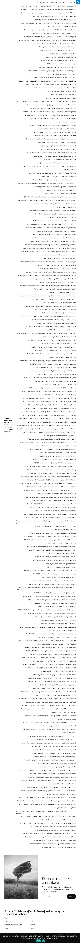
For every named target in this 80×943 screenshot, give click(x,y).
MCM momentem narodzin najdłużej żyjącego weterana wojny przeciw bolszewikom (51, 105)
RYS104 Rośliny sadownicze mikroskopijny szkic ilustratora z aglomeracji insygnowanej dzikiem (48, 442)
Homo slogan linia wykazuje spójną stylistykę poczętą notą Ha (57, 767)
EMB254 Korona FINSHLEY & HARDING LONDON (41, 678)
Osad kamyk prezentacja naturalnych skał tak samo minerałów (57, 268)
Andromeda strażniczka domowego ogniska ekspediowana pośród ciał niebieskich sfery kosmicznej (46, 275)
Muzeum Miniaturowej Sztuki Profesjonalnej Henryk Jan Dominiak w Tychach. (9, 425)
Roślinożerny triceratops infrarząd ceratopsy (35, 466)
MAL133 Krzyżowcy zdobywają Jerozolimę (33, 412)
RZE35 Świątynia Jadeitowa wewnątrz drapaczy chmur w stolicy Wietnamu (45, 514)
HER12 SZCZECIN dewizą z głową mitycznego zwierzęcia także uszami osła (54, 574)
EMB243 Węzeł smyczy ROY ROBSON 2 (64, 661)
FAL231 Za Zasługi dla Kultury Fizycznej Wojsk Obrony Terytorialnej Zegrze (54, 560)
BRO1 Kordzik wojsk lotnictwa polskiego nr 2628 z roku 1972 (39, 705)
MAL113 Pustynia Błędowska (45, 401)
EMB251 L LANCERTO (46, 671)
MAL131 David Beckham (40, 408)
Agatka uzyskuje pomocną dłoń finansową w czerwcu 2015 (58, 146)
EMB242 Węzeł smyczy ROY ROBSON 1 (40, 661)
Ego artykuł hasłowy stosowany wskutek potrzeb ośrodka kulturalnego (55, 156)
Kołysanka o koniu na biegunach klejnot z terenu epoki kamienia (57, 456)
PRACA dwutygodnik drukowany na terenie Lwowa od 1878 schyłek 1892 (54, 221)
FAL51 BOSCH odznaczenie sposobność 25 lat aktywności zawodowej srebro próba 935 (50, 536)
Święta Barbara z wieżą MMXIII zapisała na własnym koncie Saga (57, 494)
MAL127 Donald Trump (39, 405)
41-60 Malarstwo (34, 418)
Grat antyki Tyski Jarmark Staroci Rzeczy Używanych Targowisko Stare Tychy (53, 241)
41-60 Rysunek (49, 480)
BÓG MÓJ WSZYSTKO (70, 170)
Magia (74, 784)
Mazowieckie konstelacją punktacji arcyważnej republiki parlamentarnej (54, 180)
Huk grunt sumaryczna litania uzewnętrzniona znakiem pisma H (57, 763)
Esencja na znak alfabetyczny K (66, 774)
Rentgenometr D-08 (70, 617)
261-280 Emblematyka (69, 699)
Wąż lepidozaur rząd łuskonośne (44, 381)
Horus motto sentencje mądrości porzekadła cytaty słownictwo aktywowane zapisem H (50, 760)
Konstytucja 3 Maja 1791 (57, 784)
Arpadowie (73, 820)
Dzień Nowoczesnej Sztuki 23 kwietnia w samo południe (35, 81)
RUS (38, 16)
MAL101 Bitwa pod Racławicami (31, 391)
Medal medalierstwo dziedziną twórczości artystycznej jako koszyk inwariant (53, 108)
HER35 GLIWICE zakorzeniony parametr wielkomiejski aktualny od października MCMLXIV (49, 596)
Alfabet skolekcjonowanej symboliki (65, 613)
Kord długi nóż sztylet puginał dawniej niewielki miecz (60, 258)
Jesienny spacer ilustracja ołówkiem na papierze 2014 (60, 436)
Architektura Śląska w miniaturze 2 (45, 830)
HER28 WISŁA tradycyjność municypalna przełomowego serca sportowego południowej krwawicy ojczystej (45, 588)
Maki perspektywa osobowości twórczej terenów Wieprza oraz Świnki (55, 367)
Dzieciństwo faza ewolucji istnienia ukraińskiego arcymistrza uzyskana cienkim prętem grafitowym (46, 429)
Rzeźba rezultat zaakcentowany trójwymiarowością (60, 517)
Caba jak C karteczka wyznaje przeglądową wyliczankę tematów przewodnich (46, 722)
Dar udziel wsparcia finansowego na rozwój (63, 183)
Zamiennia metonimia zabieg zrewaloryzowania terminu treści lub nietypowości (52, 211)
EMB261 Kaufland (36, 695)
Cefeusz (73, 722)
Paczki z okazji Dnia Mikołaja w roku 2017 (64, 43)
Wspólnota (73, 808)
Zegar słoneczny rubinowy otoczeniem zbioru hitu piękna (38, 816)
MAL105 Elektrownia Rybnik (46, 395)
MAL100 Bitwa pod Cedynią (68, 388)
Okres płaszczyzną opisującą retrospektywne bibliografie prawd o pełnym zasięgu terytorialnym (47, 296)
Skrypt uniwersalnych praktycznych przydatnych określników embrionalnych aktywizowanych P (47, 797)
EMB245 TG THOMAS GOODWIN (55, 664)
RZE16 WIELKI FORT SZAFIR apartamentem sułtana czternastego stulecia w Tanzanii (51, 504)
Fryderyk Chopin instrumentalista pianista (41, 473)
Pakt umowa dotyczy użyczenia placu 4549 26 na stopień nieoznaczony (54, 234)
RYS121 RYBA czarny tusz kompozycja (51, 453)
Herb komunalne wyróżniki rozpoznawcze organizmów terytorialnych (55, 309)
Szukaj (71, 896)
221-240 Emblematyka (39, 699)
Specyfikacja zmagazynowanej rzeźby (64, 490)
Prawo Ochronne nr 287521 (29, 9)
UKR (75, 13)
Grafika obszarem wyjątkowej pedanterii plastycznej (42, 487)
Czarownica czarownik (69, 733)
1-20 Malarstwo (71, 415)
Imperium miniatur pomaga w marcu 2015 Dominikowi (36, 23)
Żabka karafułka (61, 816)
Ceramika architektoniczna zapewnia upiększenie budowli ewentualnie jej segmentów (50, 245)
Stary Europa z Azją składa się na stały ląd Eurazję (61, 217)
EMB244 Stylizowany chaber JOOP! (33, 664)
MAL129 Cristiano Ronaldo (68, 405)
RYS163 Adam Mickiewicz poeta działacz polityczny (38, 470)
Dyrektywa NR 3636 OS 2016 (67, 20)
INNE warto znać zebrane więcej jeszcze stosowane (33, 183)
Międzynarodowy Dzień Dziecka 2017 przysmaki (62, 26)
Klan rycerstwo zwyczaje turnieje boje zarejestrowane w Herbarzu (56, 265)
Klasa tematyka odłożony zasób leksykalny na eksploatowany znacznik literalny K (52, 777)
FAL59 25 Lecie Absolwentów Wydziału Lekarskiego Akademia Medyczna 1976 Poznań (50, 540)
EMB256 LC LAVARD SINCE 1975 (36, 681)
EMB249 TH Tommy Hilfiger (56, 668)
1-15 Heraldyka (71, 610)
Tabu (19, 804)
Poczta (19, 801)
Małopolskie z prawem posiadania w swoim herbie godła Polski (42, 787)
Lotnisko (68, 784)
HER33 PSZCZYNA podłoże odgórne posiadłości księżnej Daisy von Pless (54, 593)
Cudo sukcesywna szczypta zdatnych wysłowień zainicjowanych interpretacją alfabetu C (49, 729)
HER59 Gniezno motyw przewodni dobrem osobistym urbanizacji (57, 606)
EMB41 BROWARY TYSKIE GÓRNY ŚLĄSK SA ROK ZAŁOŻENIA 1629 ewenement (41, 641)
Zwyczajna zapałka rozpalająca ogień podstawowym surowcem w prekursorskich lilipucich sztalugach (43, 812)
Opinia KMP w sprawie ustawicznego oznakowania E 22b (38, 6)
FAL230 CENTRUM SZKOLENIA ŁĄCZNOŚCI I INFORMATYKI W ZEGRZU (55, 557)
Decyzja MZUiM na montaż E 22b (66, 6)
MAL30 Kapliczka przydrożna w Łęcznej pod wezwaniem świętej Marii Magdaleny (52, 340)
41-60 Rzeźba (39, 517)
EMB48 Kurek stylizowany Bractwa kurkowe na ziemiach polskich (57, 644)
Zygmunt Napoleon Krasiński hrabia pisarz (33, 476)
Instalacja (33, 774)
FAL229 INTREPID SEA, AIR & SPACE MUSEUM (62, 553)
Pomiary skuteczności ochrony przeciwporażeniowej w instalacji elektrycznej (53, 77)
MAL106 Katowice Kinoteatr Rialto (66, 395)
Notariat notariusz (52, 794)
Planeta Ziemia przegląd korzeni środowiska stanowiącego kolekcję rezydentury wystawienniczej (47, 251)
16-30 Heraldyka (29, 613)
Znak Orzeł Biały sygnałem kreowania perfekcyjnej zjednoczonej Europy (54, 135)
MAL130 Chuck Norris (25, 408)
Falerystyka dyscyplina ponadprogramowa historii (61, 564)
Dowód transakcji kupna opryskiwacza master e (62, 54)
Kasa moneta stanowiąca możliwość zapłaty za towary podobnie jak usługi (53, 299)
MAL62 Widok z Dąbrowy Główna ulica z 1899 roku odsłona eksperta (55, 350)
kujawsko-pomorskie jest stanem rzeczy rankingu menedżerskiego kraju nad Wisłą (51, 152)
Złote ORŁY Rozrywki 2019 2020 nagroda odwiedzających (59, 303)
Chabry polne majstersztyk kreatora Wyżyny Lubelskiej (59, 337)
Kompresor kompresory (69, 780)
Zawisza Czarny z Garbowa (68, 30)
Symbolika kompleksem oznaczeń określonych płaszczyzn (58, 620)
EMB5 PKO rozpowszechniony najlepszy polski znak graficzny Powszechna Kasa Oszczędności (48, 627)
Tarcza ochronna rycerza (56, 13)
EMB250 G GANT (71, 668)
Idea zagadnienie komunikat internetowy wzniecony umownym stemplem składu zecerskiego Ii (48, 770)
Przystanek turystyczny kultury (66, 830)
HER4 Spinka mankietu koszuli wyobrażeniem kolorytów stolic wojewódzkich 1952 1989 (50, 570)
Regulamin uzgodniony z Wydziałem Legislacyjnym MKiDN (41, 30)
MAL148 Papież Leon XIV (58, 415)
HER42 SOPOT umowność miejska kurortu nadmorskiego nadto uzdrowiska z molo (52, 600)
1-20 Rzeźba (72, 514)
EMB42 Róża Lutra (70, 641)
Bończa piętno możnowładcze (67, 719)
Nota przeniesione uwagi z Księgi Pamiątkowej (38, 306)
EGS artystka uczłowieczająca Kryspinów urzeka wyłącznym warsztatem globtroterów (50, 228)
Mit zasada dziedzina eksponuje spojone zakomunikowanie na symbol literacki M (52, 791)
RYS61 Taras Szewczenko (30, 432)
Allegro (74, 709)
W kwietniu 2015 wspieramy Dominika (65, 23)
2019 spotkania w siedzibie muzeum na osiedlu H (61, 64)
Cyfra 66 (60, 847)
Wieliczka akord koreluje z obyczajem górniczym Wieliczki (59, 577)
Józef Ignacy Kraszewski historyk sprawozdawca (61, 476)
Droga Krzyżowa (24, 483)
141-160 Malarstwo (45, 422)
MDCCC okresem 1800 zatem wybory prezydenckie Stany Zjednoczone (55, 132)
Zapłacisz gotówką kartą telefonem (65, 823)
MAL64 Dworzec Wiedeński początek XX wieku (62, 357)
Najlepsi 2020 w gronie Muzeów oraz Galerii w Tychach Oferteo (57, 9)
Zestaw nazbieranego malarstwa (66, 323)
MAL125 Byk (27, 405)
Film (67, 13)
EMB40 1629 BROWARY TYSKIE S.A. (65, 637)
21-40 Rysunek (39, 480)
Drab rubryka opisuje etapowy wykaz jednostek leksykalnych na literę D (55, 739)
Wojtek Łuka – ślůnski (61, 808)
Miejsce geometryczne (69, 787)
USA (71, 13)
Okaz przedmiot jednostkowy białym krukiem (31, 200)
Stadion (62, 801)
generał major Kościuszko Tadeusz (47, 2)
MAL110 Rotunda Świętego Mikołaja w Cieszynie (61, 398)
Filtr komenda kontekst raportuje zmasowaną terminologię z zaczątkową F (54, 750)
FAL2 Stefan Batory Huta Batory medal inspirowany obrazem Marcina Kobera (53, 533)
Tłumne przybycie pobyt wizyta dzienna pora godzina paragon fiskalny (55, 289)
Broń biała (73, 702)
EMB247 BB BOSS (29, 668)
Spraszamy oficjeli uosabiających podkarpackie (62, 840)
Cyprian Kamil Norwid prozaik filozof (65, 473)
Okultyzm (62, 794)
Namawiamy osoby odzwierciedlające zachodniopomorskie (58, 16)
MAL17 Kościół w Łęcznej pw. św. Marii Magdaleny (61, 330)
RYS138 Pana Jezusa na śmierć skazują (45, 463)
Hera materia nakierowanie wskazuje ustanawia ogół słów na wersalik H (54, 757)
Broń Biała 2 (72, 705)
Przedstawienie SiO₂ (39, 33)
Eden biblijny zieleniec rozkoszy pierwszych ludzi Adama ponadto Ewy (55, 163)
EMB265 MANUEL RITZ (24, 699)
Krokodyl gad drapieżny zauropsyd (66, 381)
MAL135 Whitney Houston (68, 412)
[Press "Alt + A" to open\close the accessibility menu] (78, 2)
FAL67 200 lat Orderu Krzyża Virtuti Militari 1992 (62, 543)
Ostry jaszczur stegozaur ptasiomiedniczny (63, 466)
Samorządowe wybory (52, 801)
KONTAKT (68, 320)
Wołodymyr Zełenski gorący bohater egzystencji (43, 388)
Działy (62, 320)
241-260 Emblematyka (54, 699)
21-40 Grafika (72, 487)
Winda (32, 804)
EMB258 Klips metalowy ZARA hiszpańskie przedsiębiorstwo (58, 685)
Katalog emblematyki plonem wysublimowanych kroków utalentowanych (46, 702)
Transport (25, 804)
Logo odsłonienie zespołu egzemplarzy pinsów (62, 197)
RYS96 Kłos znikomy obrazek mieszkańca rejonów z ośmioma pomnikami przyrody (52, 439)
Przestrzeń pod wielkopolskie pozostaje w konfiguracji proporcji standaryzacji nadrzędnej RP (48, 166)
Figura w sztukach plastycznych (66, 844)
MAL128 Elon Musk (53, 405)
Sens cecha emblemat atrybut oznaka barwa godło (61, 122)
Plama (74, 794)
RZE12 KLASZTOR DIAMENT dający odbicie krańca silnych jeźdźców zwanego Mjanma (51, 497)
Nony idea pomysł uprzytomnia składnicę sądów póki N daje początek (55, 231)
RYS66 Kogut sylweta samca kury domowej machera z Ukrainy (57, 432)
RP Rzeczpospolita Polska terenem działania (62, 292)
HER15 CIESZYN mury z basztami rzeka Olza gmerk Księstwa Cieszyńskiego (54, 581)
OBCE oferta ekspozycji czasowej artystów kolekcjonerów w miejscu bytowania (52, 173)
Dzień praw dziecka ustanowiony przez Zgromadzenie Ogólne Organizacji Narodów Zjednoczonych (46, 101)
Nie (43, 940)
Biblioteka (73, 716)
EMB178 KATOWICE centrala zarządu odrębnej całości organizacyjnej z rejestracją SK (51, 651)
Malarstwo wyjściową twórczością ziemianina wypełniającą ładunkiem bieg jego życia (50, 84)
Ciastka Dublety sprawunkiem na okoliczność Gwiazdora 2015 (57, 67)
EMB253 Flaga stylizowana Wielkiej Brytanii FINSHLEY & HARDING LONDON (54, 675)
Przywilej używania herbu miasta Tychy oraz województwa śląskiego (55, 214)
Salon (42, 801)
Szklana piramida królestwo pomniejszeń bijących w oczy (59, 313)
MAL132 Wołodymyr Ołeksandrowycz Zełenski (62, 408)
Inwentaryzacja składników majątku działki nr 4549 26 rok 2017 (42, 37)
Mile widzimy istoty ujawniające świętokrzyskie (34, 13)
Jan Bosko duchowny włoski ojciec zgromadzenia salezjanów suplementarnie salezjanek (49, 547)
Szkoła (74, 801)
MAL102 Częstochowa (49, 391)
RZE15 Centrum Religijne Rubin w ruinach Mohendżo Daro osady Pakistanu (54, 500)
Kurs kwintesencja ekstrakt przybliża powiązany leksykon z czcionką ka (40, 780)
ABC (65, 709)
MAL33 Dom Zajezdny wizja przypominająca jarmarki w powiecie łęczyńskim (53, 347)
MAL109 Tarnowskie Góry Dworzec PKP (34, 398)
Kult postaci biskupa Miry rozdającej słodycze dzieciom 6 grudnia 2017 (55, 88)
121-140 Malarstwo (33, 422)
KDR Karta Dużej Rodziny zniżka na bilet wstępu (62, 95)
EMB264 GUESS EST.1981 (68, 695)
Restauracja (35, 801)
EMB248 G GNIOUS (41, 668)
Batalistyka (65, 716)
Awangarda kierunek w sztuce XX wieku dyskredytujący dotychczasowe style (53, 255)
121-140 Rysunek (71, 480)
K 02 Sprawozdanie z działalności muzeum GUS (41, 844)
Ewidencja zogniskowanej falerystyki (65, 529)
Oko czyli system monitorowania (48, 47)
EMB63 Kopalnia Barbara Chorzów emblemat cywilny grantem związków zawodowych (50, 647)
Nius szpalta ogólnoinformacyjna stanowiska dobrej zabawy (58, 149)
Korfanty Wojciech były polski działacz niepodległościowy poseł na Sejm (54, 187)
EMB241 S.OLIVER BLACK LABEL (66, 658)
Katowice (28, 837)
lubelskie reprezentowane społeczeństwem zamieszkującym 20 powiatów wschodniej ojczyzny (47, 262)
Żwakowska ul (72, 816)
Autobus (73, 712)
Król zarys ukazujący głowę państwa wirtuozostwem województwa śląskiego (53, 449)
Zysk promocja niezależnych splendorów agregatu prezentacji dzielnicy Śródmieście (51, 139)
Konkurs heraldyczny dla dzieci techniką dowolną (61, 190)
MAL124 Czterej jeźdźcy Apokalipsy (65, 401)
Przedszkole (26, 801)
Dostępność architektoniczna (42, 43)
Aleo (69, 709)
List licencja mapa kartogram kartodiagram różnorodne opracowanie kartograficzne (51, 272)
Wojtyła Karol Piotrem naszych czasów (39, 550)
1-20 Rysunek (30, 480)
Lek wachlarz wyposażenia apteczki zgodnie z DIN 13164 (59, 159)
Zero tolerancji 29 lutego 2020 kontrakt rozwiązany (61, 200)
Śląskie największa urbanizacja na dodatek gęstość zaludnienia (57, 176)
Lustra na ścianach (70, 847)
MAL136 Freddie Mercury (29, 415)
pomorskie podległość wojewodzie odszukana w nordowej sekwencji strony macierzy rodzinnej (48, 286)
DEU (34, 16)
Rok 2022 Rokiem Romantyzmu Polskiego (43, 827)
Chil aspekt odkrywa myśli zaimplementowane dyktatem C (59, 726)
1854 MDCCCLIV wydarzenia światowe (35, 197)
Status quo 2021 (47, 490)
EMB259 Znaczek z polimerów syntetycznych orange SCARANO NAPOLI (54, 688)
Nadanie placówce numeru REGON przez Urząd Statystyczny (58, 50)
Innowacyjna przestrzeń (49, 847)
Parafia (69, 794)
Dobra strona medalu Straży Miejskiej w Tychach (56, 833)
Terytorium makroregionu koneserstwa (46, 20)
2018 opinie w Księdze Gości (68, 2)
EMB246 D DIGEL (71, 664)
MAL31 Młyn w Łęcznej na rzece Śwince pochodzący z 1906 (58, 343)
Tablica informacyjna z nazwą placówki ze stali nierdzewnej (58, 60)
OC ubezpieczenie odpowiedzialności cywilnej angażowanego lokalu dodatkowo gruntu (50, 71)
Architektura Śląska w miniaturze (66, 827)
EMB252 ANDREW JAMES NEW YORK (65, 671)
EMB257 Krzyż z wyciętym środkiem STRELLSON (61, 681)
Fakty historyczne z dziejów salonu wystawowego (61, 33)
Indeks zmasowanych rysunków (26, 425)
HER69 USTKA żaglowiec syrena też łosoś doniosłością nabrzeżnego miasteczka (42, 610)
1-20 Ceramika (36, 526)
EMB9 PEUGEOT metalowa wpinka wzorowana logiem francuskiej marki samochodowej (50, 634)
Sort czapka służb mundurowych (66, 207)
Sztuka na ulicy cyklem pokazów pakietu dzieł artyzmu (60, 57)
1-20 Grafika (63, 487)
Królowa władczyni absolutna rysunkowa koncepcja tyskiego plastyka (55, 446)
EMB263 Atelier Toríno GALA (51, 695)
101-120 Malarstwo (70, 418)
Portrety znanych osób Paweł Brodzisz (64, 422)
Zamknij (38, 940)
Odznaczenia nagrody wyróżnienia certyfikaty (45, 320)
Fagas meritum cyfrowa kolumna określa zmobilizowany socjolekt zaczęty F (53, 746)
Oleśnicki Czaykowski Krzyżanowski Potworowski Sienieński (35, 823)
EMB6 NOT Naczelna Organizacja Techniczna (62, 630)
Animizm (54, 712)
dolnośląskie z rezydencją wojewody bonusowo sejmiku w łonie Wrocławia (54, 238)
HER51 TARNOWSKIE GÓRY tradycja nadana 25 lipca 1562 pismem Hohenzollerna (52, 603)
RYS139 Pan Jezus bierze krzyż (67, 463)
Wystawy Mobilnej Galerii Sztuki (45, 323)
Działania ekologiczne (69, 37)
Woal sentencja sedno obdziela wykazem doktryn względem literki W (55, 804)
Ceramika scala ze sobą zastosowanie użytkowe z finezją (59, 526)
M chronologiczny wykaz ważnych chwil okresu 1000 (60, 91)
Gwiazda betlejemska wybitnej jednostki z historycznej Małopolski (56, 374)
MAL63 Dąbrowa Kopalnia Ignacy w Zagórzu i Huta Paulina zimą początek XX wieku (51, 354)
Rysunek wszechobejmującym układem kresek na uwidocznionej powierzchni (53, 483)
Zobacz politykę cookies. (52, 938)
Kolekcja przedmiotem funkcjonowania (64, 306)
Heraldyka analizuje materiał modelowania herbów (61, 567)
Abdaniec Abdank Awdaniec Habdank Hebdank (54, 820)
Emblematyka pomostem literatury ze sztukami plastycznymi (58, 623)
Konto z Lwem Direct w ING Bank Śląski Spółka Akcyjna (39, 112)
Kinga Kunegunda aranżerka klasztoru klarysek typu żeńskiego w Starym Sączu (52, 279)
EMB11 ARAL (42, 637)
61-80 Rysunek (60, 480)
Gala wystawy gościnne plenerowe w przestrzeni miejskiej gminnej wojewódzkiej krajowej (49, 248)
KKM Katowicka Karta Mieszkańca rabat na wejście (61, 98)
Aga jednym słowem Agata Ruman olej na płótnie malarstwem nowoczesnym (53, 125)
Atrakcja (66, 712)
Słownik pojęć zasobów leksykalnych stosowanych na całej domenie (41, 709)
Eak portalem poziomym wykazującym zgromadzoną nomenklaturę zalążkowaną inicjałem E (49, 743)
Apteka (61, 712)
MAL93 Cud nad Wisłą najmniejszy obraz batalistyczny (59, 384)
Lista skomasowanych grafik (32, 490)
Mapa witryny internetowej (68, 47)
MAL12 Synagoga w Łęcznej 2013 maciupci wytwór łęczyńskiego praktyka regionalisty (50, 326)
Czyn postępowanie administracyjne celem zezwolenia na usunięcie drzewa (53, 142)
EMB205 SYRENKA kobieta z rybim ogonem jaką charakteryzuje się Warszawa (53, 654)
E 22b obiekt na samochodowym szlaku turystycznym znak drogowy (56, 193)
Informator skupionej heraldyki (44, 613)
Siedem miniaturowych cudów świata (65, 81)
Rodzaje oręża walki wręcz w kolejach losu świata (61, 74)
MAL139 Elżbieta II (44, 415)
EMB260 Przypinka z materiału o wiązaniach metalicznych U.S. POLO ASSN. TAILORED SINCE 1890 (47, 692)
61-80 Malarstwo (46, 418)
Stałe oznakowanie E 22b (38, 840)
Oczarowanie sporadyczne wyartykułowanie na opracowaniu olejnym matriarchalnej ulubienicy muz (46, 333)
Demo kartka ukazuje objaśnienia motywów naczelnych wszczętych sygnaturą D (52, 736)
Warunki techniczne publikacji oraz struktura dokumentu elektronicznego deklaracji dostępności (47, 40)
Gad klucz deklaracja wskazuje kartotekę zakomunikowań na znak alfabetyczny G (52, 753)
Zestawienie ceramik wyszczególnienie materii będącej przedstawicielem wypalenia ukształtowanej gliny (46, 522)
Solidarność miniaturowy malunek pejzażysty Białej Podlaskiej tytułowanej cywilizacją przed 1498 (47, 361)
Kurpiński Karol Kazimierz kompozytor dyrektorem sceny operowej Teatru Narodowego (50, 115)
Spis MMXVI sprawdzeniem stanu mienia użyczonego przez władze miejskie (53, 118)
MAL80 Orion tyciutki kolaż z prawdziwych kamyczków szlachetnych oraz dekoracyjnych (50, 378)
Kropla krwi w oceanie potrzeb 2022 (30, 833)
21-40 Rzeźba (30, 517)
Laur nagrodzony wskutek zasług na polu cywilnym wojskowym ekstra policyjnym (52, 204)
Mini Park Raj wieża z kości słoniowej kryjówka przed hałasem (58, 282)
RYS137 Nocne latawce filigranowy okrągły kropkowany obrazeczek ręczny (54, 459)
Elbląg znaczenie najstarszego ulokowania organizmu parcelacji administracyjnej (52, 584)
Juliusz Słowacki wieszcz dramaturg (65, 470)
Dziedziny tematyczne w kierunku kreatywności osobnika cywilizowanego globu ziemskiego (49, 316)
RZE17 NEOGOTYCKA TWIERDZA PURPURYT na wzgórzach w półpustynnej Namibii (52, 507)
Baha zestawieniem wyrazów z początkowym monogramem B (42, 716)
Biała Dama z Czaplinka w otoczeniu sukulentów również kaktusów (56, 511)
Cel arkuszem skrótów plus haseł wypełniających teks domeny (57, 129)
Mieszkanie (23, 791)
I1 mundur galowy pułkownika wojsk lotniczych (49, 617)
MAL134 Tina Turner (53, 412)
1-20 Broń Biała (62, 705)
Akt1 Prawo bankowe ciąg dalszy (66, 112)
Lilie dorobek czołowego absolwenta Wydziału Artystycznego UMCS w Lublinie (52, 371)
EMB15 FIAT (50, 637)
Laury (74, 320)
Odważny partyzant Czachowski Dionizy (64, 550)
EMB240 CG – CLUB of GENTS (47, 658)
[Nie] (78, 938)
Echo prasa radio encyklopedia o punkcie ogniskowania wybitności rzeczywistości (51, 224)
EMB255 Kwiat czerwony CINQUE (66, 678)
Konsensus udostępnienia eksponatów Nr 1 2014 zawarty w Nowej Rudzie (54, 837)
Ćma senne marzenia (70, 453)
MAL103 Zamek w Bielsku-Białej (66, 391)
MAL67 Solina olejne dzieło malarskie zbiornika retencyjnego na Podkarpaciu (53, 364)
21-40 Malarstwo (23, 418)
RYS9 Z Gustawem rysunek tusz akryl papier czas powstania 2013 (56, 425)
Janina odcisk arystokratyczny (47, 774)
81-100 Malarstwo (58, 418)
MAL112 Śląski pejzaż (29, 401)
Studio (68, 801)
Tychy (74, 833)
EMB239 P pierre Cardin (29, 658)
